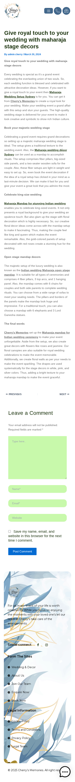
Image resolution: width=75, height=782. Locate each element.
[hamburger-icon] (48, 11)
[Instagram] (46, 645)
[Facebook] (38, 645)
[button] (65, 772)
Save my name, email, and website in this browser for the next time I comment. (35, 536)
